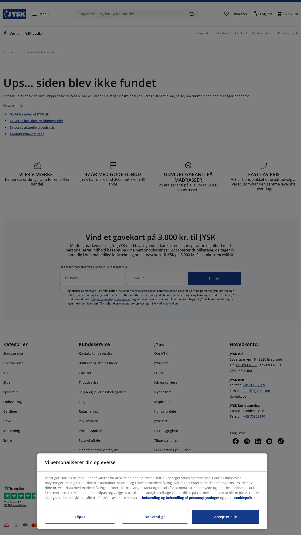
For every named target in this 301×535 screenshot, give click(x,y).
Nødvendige (155, 516)
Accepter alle (225, 516)
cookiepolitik (245, 497)
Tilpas (80, 516)
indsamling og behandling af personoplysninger (180, 497)
